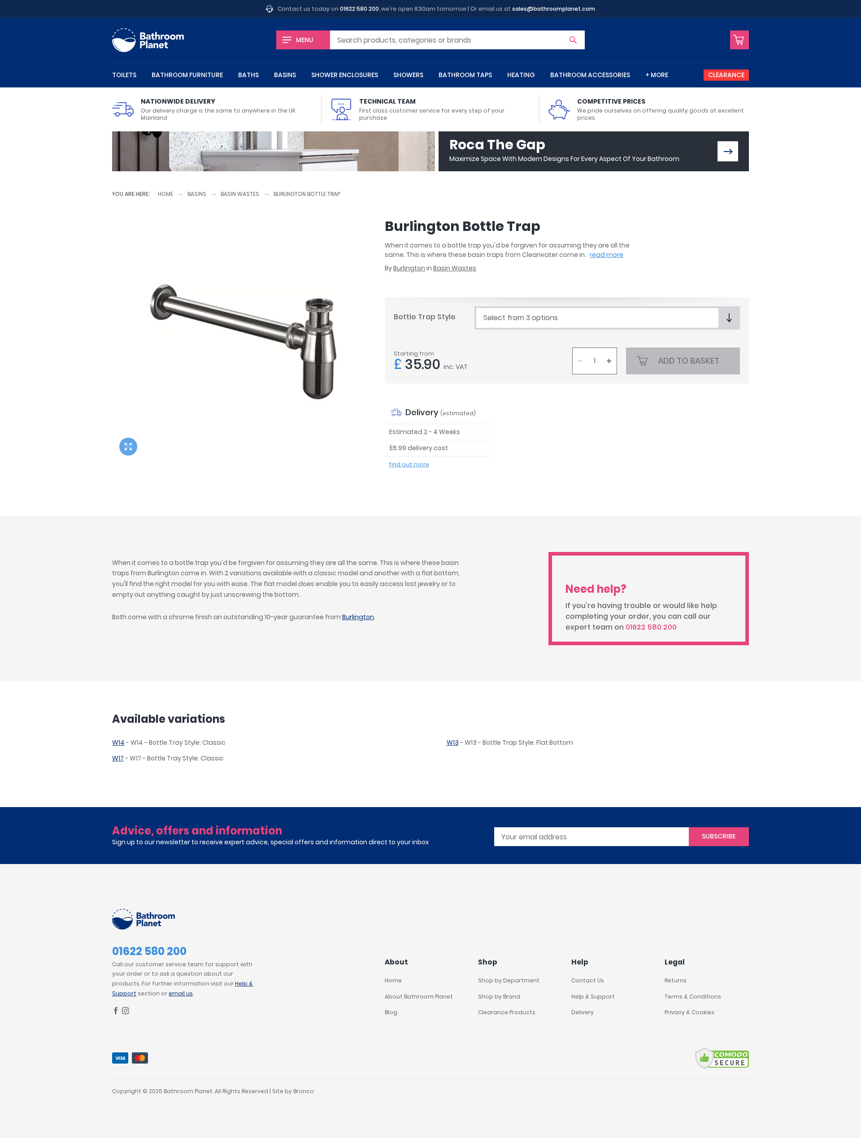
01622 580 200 (359, 9)
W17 (118, 758)
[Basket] (739, 39)
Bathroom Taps (465, 74)
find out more (409, 464)
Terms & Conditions (693, 996)
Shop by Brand (499, 996)
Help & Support (593, 996)
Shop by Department (508, 980)
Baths (248, 74)
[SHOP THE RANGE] (728, 151)
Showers (408, 74)
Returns (676, 980)
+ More (656, 74)
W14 (118, 742)
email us (181, 993)
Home (165, 194)
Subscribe (718, 836)
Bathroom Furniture (187, 74)
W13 (453, 742)
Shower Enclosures (344, 74)
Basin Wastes (240, 194)
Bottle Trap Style (425, 317)
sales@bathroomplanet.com (553, 9)
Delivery (582, 1012)
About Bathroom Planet (419, 996)
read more (606, 254)
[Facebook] (115, 1012)
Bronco (303, 1091)
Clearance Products (506, 1012)
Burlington (409, 268)
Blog (391, 1012)
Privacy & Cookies (689, 1012)
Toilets (124, 74)
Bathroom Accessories (590, 74)
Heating (521, 74)
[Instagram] (125, 1012)
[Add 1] (609, 361)
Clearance (726, 74)
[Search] (573, 39)
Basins (285, 74)
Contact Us (587, 980)
